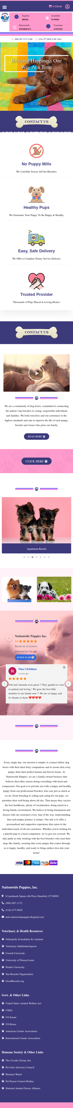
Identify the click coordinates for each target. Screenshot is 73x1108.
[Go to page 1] (33, 706)
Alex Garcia (25, 669)
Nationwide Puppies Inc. (31, 636)
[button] (36, 372)
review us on (24, 657)
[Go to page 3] (39, 706)
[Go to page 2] (36, 706)
